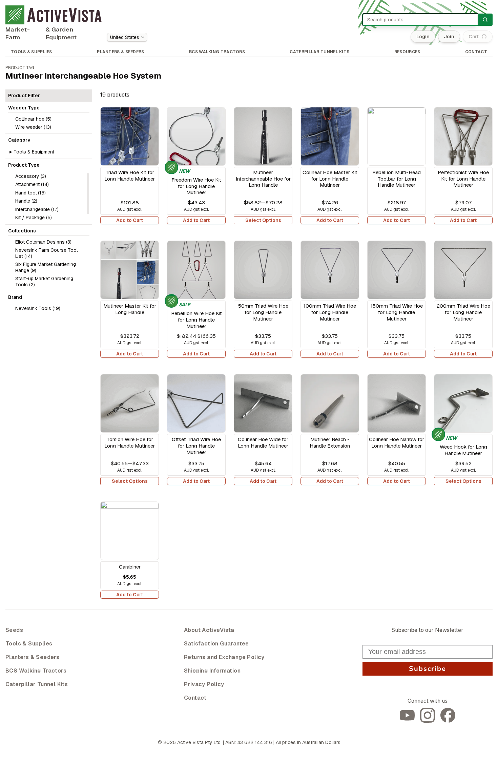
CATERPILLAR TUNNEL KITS (319, 52)
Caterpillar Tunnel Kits (36, 684)
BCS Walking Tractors (35, 670)
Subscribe (427, 668)
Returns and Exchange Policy (224, 657)
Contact (195, 697)
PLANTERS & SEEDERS (120, 52)
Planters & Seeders (32, 657)
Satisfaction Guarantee (216, 643)
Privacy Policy (204, 684)
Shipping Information (212, 670)
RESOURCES (407, 52)
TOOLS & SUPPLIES (31, 52)
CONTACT (476, 52)
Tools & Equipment (34, 152)
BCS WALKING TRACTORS (217, 52)
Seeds (14, 630)
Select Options (263, 220)
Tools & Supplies (28, 643)
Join (449, 37)
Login (423, 37)
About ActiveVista (209, 630)
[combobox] (127, 37)
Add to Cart (129, 220)
